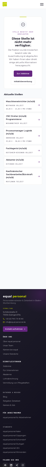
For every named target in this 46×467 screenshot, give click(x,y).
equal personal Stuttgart (13, 444)
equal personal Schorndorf (14, 440)
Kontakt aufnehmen (14, 329)
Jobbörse (7, 366)
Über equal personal (11, 341)
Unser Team (8, 345)
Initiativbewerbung (23, 81)
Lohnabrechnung (10, 379)
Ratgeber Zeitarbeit (11, 401)
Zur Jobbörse (23, 73)
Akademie (7, 374)
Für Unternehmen (11, 370)
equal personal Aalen (12, 431)
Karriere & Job (9, 405)
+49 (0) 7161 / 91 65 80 (14, 319)
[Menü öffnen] (42, 4)
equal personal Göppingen (14, 435)
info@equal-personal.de (16, 322)
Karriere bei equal (10, 350)
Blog (5, 397)
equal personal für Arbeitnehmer (17, 417)
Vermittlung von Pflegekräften (16, 383)
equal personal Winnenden (14, 452)
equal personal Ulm (11, 448)
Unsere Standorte (10, 354)
